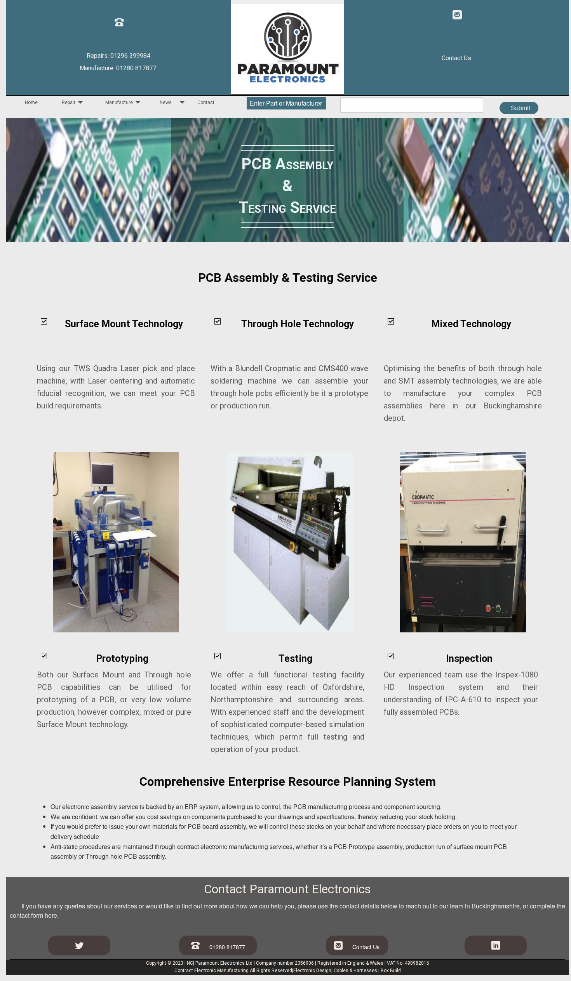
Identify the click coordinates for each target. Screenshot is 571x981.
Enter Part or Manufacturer (286, 103)
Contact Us (456, 58)
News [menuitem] (166, 102)
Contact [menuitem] (205, 102)
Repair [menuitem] (68, 102)
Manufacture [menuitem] (119, 102)
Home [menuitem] (31, 102)
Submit (520, 107)
